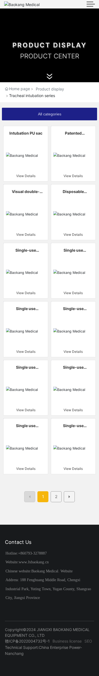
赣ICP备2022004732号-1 (27, 641)
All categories (49, 114)
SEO (88, 641)
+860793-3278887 (32, 553)
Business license (67, 641)
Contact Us (18, 542)
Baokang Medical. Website (52, 571)
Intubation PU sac (25, 133)
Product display (50, 89)
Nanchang (14, 653)
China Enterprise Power (59, 647)
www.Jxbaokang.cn (34, 562)
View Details (25, 176)
